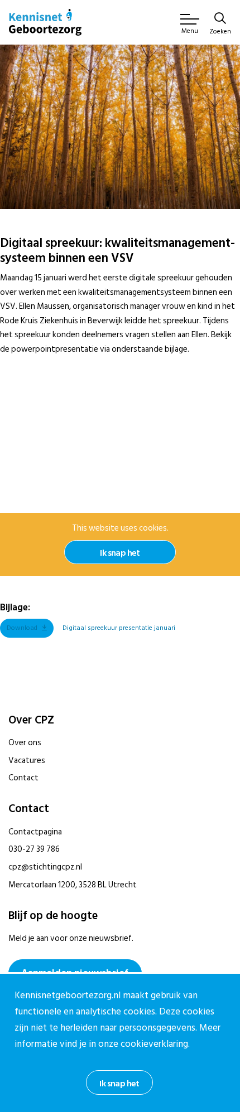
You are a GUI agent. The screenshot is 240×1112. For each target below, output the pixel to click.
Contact (23, 778)
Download (22, 628)
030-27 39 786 (34, 849)
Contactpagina (35, 832)
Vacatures (26, 761)
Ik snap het (120, 553)
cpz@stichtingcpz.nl (45, 867)
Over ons (24, 743)
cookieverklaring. (155, 1044)
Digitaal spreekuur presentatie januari (119, 628)
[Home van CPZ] (45, 22)
